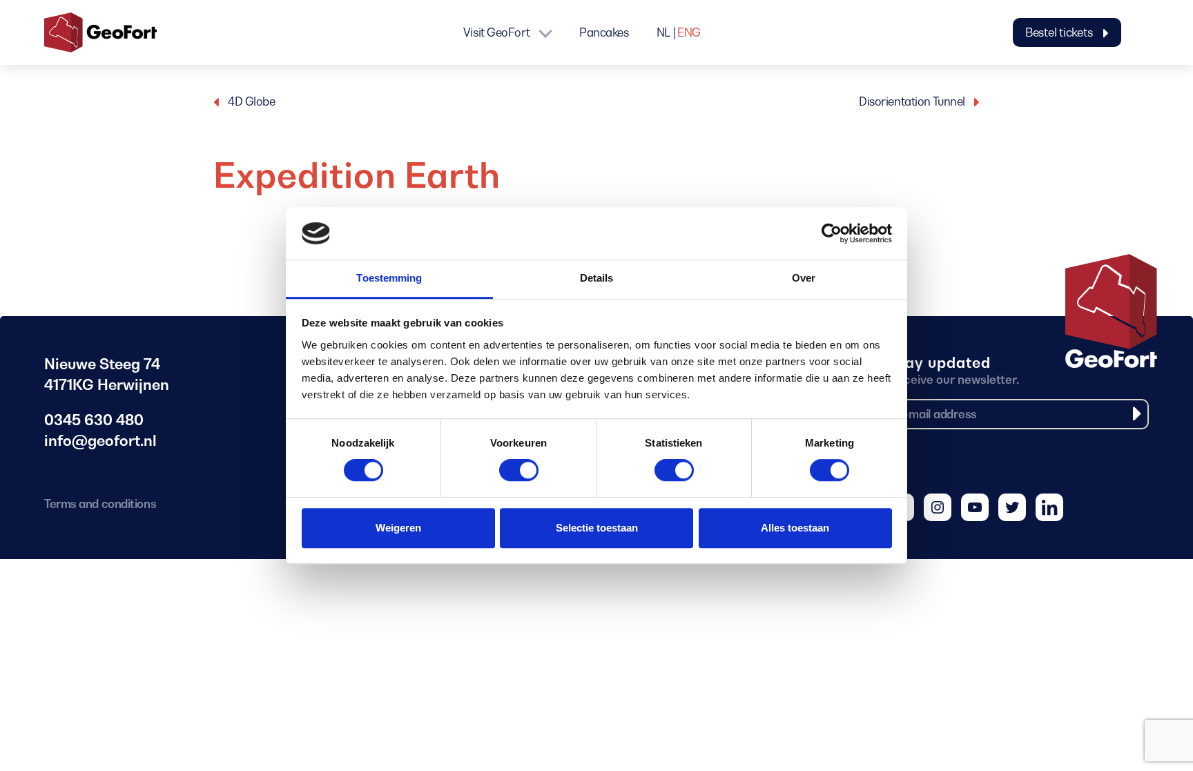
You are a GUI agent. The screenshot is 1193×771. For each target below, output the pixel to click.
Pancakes (603, 32)
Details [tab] (597, 278)
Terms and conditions (100, 504)
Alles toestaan (795, 528)
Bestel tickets (1060, 32)
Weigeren (398, 528)
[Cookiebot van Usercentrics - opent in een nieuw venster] (831, 233)
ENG (689, 32)
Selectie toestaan (597, 528)
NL (663, 32)
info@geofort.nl (100, 440)
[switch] (519, 471)
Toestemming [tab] (389, 278)
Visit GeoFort (496, 32)
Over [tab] (803, 278)
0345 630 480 (94, 420)
